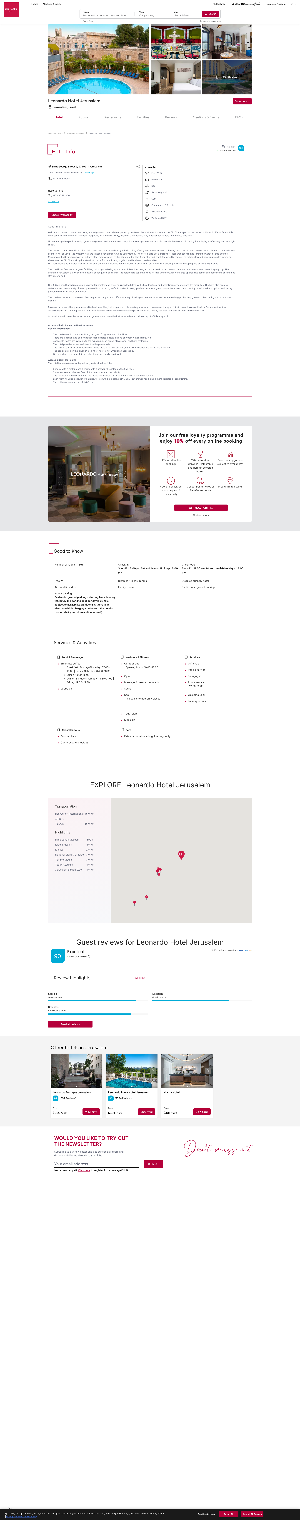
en (291, 4)
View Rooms (242, 101)
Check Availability (61, 214)
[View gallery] (76, 1071)
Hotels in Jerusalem (75, 133)
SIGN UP (153, 1164)
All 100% (140, 978)
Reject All (228, 1514)
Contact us (53, 201)
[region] (150, 1514)
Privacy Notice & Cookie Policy (21, 1516)
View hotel (91, 1111)
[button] (181, 855)
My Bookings (219, 4)
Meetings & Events (52, 4)
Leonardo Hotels (55, 133)
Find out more (201, 515)
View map (89, 173)
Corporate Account (276, 4)
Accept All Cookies (252, 1514)
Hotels (34, 4)
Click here (84, 1170)
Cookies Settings (206, 1514)
